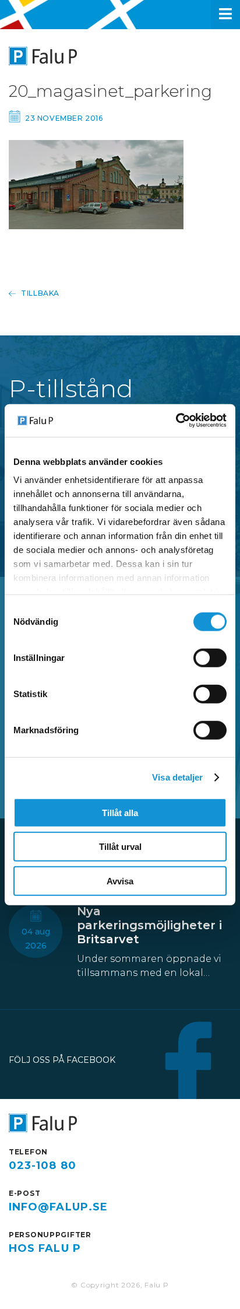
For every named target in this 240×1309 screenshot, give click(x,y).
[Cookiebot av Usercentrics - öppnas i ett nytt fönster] (176, 420)
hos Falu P (45, 1248)
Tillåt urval (120, 847)
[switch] (210, 657)
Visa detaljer (177, 777)
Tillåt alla (120, 812)
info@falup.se (58, 1206)
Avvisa (120, 881)
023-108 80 (42, 1165)
